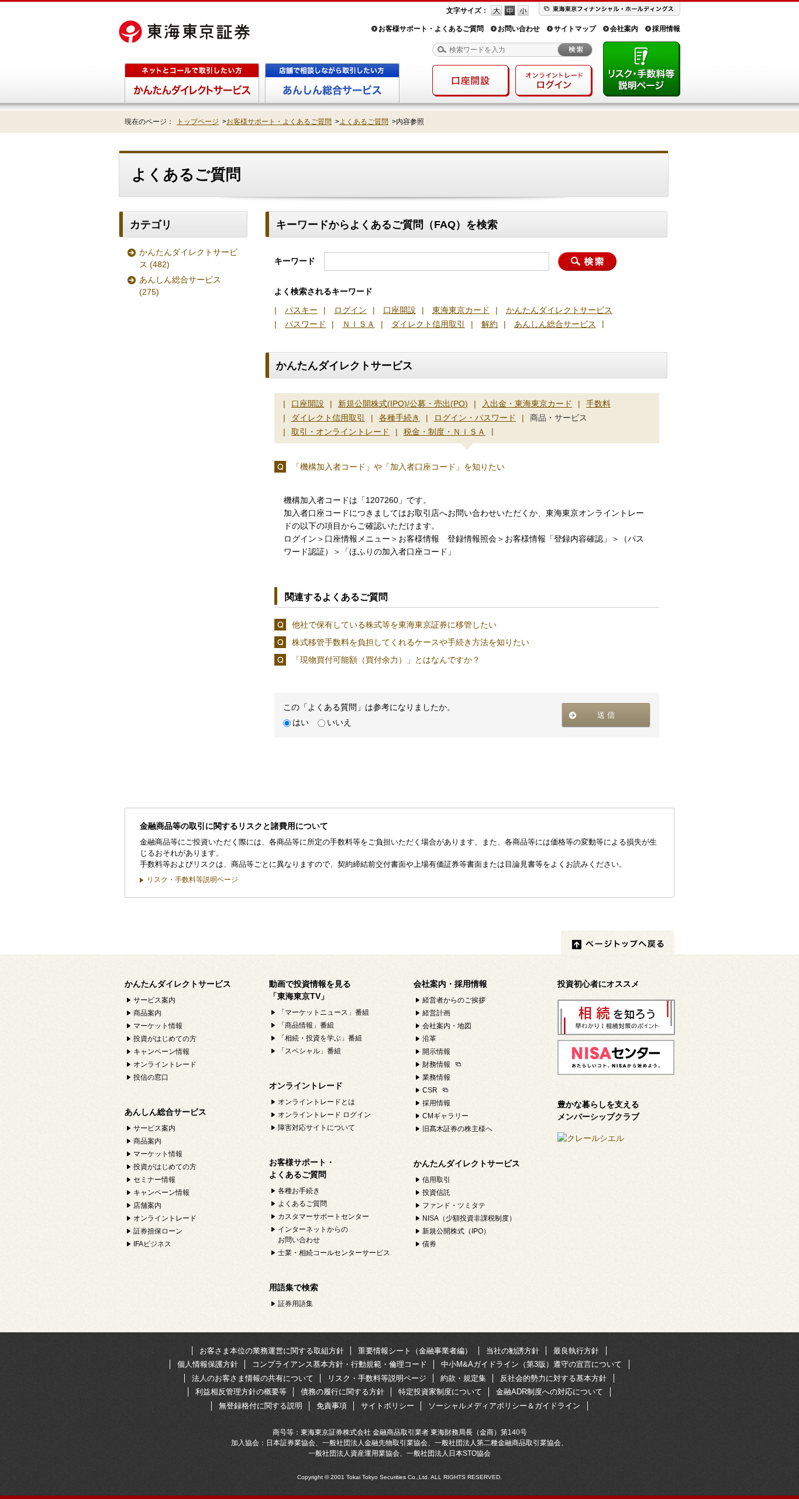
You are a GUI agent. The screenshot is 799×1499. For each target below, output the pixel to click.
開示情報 (436, 1051)
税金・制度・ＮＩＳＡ (444, 431)
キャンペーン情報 (161, 1051)
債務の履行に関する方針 (342, 1391)
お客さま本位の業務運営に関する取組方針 (271, 1350)
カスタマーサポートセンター (323, 1216)
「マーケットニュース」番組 (323, 1012)
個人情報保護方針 (207, 1364)
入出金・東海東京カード (527, 403)
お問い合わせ (519, 29)
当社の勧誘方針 (512, 1350)
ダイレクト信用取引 (428, 324)
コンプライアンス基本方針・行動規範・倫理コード (339, 1364)
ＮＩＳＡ (358, 324)
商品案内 (147, 1013)
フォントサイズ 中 (509, 10)
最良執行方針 (576, 1350)
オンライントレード (165, 1064)
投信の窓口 (150, 1077)
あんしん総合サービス (180, 286)
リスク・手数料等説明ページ (192, 880)
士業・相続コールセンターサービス (334, 1253)
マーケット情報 (157, 1026)
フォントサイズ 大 (496, 10)
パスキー (301, 310)
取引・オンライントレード (340, 431)
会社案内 (624, 29)
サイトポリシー (387, 1405)
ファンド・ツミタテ (453, 1205)
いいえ (339, 722)
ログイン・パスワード (475, 417)
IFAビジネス (152, 1244)
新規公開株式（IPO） (456, 1231)
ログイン (350, 310)
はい (300, 722)
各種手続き (399, 417)
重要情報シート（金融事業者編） (415, 1350)
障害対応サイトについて (316, 1128)
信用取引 (436, 1180)
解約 (489, 324)
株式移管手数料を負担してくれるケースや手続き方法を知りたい (410, 642)
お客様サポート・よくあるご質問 (431, 29)
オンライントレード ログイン (324, 1115)
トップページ (198, 122)
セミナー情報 (154, 1180)
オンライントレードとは (316, 1102)
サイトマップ (575, 29)
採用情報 (666, 29)
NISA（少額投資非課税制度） (469, 1218)
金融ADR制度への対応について (549, 1391)
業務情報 (436, 1077)
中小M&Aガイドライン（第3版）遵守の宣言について (531, 1364)
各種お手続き (299, 1191)
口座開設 (399, 310)
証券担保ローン (157, 1231)
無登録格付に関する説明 (260, 1405)
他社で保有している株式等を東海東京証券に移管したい (394, 624)
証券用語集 (295, 1304)
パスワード (305, 324)
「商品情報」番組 (306, 1025)
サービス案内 (154, 1000)
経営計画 (436, 1013)
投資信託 (436, 1192)
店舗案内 (147, 1205)
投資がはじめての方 (165, 1039)
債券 (429, 1244)
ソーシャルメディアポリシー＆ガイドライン (504, 1405)
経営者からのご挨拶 (453, 1000)
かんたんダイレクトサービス (188, 258)
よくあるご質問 (363, 122)
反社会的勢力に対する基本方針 (553, 1378)
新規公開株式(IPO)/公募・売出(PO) (403, 403)
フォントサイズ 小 (523, 10)
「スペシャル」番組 (309, 1051)
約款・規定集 (463, 1378)
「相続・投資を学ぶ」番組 (320, 1038)
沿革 (429, 1039)
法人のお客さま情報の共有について (253, 1378)
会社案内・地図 (446, 1026)
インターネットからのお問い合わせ (313, 1234)
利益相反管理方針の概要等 (241, 1391)
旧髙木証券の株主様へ (457, 1129)
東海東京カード (461, 310)
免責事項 (331, 1405)
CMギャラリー (445, 1116)
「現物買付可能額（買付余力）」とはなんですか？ (386, 659)
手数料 (598, 403)
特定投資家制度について (440, 1391)
